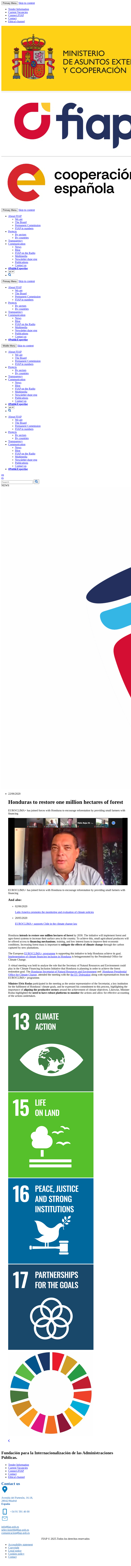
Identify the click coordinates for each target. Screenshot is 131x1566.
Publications (21, 262)
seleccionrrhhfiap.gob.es (15, 1529)
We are (19, 219)
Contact (12, 18)
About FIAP (15, 216)
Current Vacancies (18, 12)
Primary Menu (10, 3)
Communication (16, 243)
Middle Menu (9, 346)
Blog (17, 249)
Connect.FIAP (16, 15)
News (18, 246)
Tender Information (18, 9)
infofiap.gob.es (10, 1526)
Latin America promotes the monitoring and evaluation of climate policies (54, 912)
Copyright (13, 1547)
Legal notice (14, 1550)
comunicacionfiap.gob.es (15, 1532)
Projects (12, 231)
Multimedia (21, 256)
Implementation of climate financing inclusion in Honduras (39, 956)
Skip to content (27, 3)
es (2, 477)
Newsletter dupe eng (26, 259)
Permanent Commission (28, 225)
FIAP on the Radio (25, 253)
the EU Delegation (80, 974)
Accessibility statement (20, 1544)
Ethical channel (16, 21)
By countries (22, 237)
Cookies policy (16, 1553)
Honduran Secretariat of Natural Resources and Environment (63, 971)
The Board (21, 222)
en (2, 474)
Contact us (20, 265)
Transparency (15, 240)
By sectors (20, 234)
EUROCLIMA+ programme (39, 953)
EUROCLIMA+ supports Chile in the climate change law (46, 923)
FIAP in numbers (24, 228)
